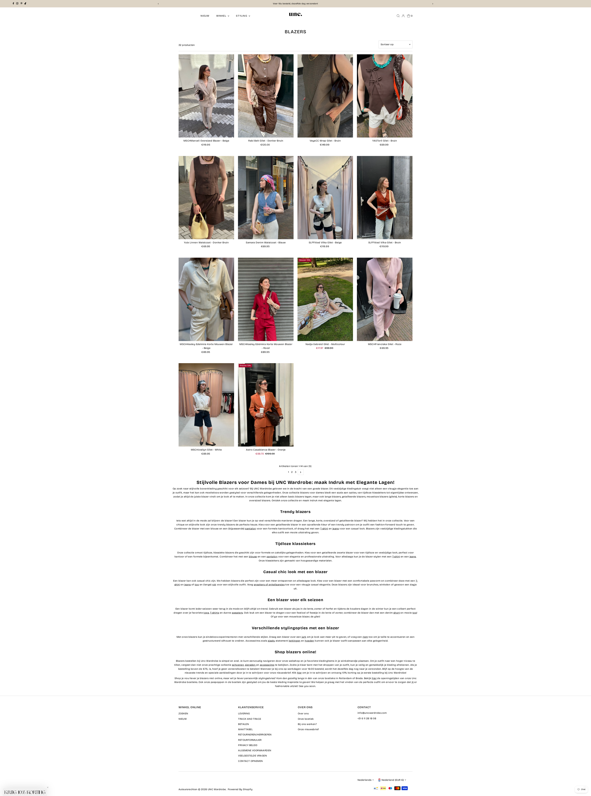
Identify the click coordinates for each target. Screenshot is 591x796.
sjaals (271, 640)
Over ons (303, 713)
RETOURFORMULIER (249, 739)
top (197, 584)
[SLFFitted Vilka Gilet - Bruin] (384, 197)
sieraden (250, 664)
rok (214, 584)
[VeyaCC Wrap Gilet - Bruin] (325, 96)
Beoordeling (306, 3)
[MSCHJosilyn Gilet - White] (206, 405)
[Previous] (158, 3)
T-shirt (324, 528)
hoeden (309, 640)
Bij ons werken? (307, 724)
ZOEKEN (183, 713)
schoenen (238, 664)
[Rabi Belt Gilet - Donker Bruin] (265, 96)
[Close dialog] (68, 356)
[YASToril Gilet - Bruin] (384, 96)
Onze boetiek (306, 718)
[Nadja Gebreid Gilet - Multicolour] (325, 299)
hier (299, 672)
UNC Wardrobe (217, 789)
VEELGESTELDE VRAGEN (252, 755)
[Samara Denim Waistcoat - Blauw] (265, 197)
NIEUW (205, 15)
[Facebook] (13, 3)
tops (206, 612)
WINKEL (221, 15)
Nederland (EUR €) (393, 779)
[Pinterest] (21, 3)
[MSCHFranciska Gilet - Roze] (384, 299)
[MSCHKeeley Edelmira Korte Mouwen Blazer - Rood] (265, 299)
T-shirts (214, 612)
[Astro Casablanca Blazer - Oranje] (265, 405)
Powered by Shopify (240, 789)
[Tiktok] (25, 3)
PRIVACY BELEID (247, 745)
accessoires (267, 664)
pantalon (250, 528)
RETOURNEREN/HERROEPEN (254, 734)
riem (365, 636)
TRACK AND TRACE (249, 718)
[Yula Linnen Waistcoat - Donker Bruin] (206, 197)
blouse (253, 556)
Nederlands (365, 779)
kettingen (294, 640)
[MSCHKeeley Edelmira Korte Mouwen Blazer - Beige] (206, 299)
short (396, 612)
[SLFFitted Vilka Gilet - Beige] (325, 197)
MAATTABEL (245, 729)
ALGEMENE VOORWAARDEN (254, 750)
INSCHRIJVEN (38, 425)
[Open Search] (398, 15)
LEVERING (244, 713)
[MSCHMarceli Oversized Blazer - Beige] (206, 96)
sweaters (237, 612)
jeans (335, 528)
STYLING (242, 15)
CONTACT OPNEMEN (250, 761)
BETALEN (243, 724)
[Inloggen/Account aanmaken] (403, 15)
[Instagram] (17, 3)
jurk (304, 636)
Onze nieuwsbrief (308, 729)
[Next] (432, 3)
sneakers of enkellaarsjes (269, 584)
